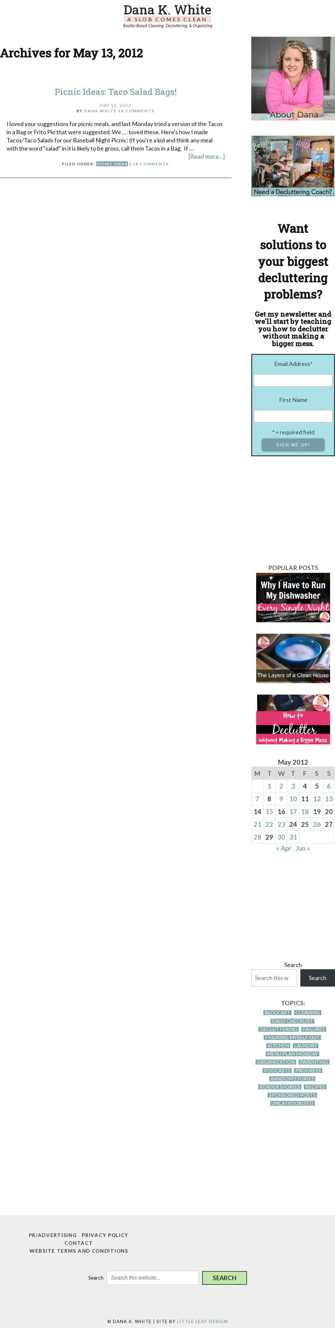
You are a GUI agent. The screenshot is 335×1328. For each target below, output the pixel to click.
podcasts (277, 1070)
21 (257, 824)
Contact (78, 1243)
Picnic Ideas (112, 163)
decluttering (278, 1029)
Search (293, 964)
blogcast (277, 1012)
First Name (293, 399)
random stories (292, 1078)
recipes (315, 1086)
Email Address (293, 363)
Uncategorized (292, 1103)
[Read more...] (206, 156)
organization (276, 1062)
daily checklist (292, 1021)
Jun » (302, 848)
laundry (305, 1045)
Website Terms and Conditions (78, 1251)
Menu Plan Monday (292, 1053)
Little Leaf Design (202, 1321)
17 (293, 811)
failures (314, 1029)
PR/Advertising (53, 1235)
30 (281, 837)
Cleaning (307, 1012)
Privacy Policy (105, 1235)
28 (257, 837)
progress (308, 1070)
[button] (224, 1278)
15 (269, 811)
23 (281, 824)
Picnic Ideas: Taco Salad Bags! (116, 91)
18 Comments (136, 110)
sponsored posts (292, 1095)
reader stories (279, 1086)
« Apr (283, 848)
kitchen (278, 1045)
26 (317, 824)
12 (317, 799)
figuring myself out (292, 1037)
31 (293, 837)
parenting (314, 1062)
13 (329, 799)
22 (269, 824)
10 (293, 799)
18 (305, 811)
